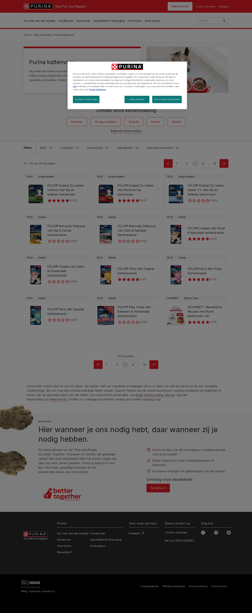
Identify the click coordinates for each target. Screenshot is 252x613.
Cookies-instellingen (86, 99)
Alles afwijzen (136, 99)
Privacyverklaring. (97, 89)
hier (75, 86)
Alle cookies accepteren (167, 99)
